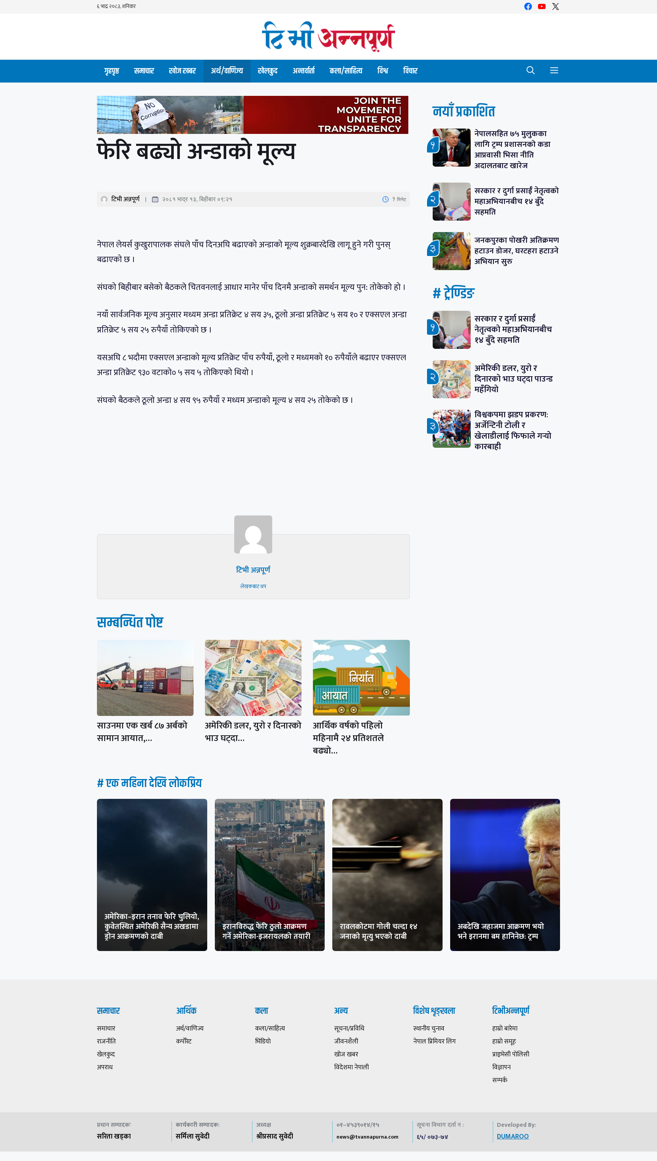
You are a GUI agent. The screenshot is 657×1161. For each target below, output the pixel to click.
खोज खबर (182, 71)
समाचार (144, 71)
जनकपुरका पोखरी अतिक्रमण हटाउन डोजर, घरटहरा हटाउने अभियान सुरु (516, 251)
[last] (253, 116)
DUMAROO (513, 1136)
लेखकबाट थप (253, 586)
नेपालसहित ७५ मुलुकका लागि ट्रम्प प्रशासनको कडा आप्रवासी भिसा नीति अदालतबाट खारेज (512, 149)
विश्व (383, 71)
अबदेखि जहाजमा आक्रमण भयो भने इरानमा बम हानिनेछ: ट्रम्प (501, 931)
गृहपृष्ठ (112, 71)
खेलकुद (268, 71)
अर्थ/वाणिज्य (227, 71)
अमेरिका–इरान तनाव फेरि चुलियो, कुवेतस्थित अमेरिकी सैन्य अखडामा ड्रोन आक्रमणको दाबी (152, 926)
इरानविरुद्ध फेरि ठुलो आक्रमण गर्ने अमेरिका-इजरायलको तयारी (266, 931)
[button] (531, 71)
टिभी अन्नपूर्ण (125, 199)
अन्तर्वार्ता (303, 71)
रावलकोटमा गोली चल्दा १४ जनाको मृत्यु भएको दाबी (378, 931)
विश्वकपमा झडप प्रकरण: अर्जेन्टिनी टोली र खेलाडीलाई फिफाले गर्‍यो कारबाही (512, 431)
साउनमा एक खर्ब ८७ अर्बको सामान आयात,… (142, 732)
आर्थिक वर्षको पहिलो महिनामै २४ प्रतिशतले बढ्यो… (348, 738)
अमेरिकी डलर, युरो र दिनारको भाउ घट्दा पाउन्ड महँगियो (513, 379)
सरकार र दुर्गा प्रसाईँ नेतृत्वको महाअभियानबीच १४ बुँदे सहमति (516, 201)
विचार (410, 71)
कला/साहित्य (346, 71)
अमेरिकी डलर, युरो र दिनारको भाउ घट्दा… (253, 732)
